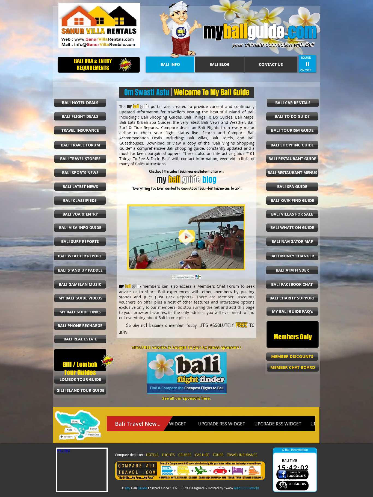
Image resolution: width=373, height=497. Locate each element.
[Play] (307, 63)
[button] (238, 264)
